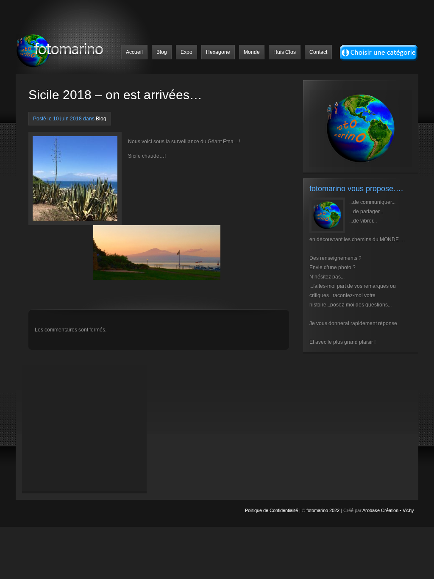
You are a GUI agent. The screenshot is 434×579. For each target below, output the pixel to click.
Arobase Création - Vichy (388, 510)
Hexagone (218, 52)
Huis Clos (284, 52)
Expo (186, 52)
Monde (252, 52)
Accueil (134, 52)
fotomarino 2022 (322, 510)
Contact (318, 52)
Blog (161, 52)
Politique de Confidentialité (272, 510)
